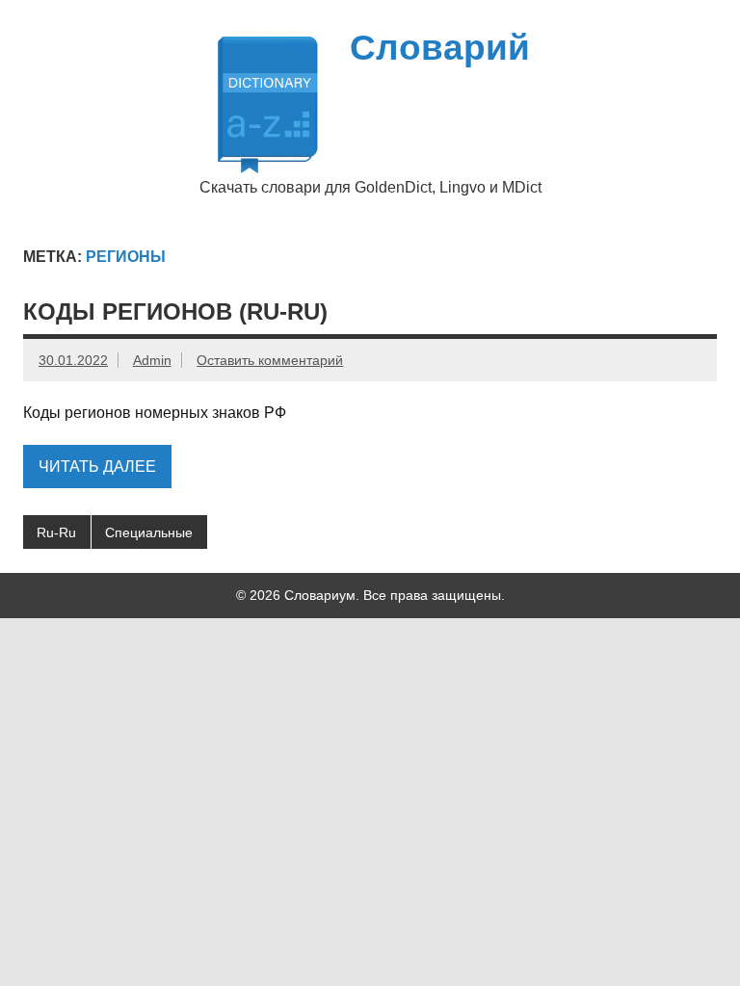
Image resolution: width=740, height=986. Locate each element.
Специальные (149, 532)
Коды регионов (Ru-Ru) (175, 311)
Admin (152, 360)
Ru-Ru (56, 532)
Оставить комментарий (270, 360)
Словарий (440, 47)
